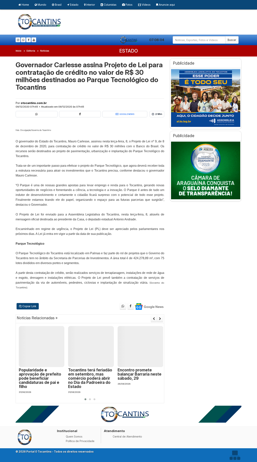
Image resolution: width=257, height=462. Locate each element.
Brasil (58, 4)
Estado (73, 4)
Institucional (67, 431)
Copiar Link (29, 306)
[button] (85, 399)
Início (18, 50)
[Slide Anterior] (154, 318)
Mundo (41, 4)
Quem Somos (74, 436)
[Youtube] (33, 39)
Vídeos (146, 4)
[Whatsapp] (23, 39)
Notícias (44, 50)
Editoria (31, 50)
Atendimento (114, 431)
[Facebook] (28, 39)
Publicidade (183, 63)
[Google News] (149, 306)
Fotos (128, 4)
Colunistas (109, 4)
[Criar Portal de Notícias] (234, 455)
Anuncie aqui (166, 4)
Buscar (232, 39)
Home (25, 4)
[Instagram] (18, 39)
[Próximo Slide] (160, 318)
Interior (90, 4)
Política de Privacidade (80, 441)
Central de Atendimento (127, 436)
